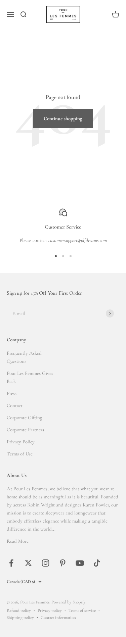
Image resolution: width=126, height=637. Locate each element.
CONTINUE (32, 345)
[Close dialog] (119, 292)
